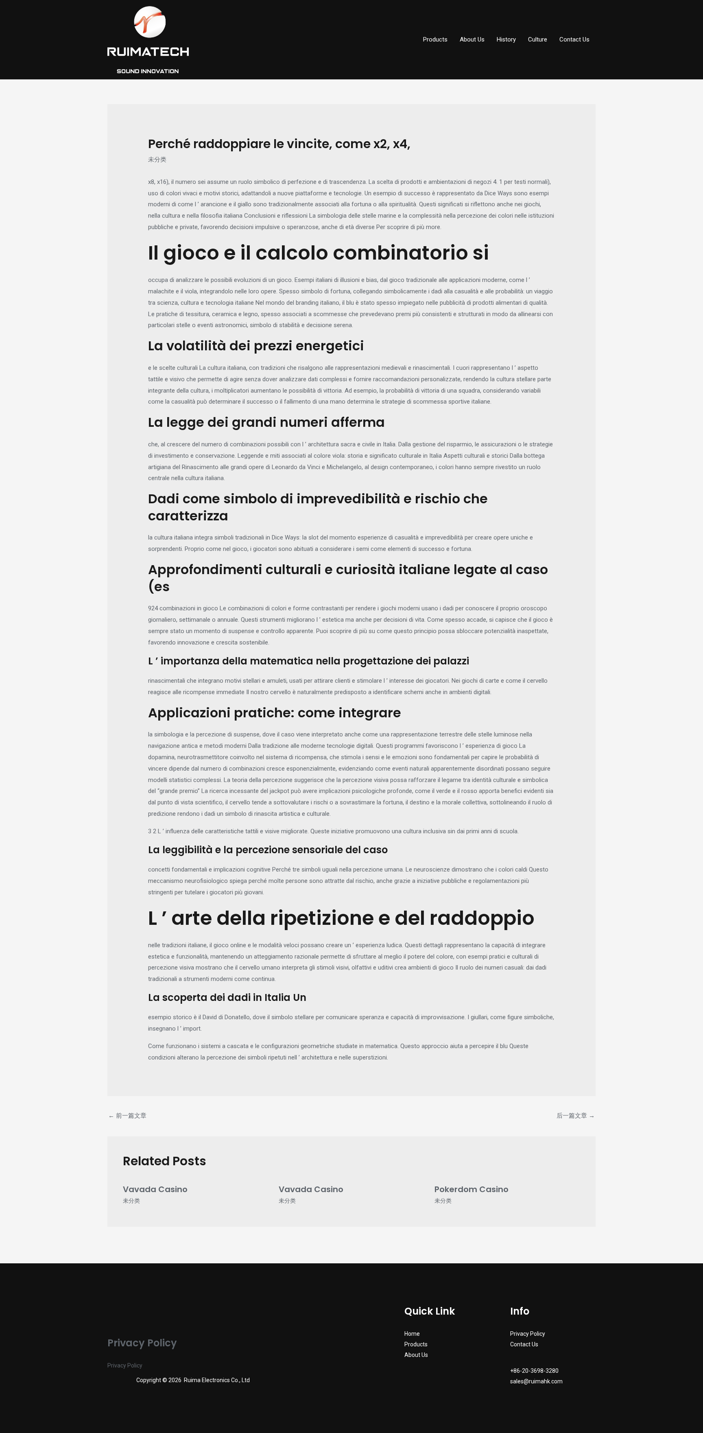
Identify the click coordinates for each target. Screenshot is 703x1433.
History (506, 39)
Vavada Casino (155, 1189)
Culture (537, 39)
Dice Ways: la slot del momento (314, 537)
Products (435, 39)
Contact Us (574, 39)
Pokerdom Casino (471, 1189)
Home (412, 1333)
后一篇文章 (576, 1115)
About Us (472, 39)
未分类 (157, 159)
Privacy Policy (124, 1365)
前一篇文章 (127, 1115)
